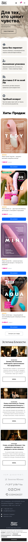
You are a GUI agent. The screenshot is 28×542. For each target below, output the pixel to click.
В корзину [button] (15, 167)
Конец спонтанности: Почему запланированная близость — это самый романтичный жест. (14, 405)
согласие (3, 532)
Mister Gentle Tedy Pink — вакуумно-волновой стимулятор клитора (12, 157)
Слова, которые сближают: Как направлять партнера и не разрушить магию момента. (14, 447)
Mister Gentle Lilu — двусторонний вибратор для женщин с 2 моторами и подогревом (14, 209)
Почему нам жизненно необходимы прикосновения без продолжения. (14, 363)
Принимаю (14, 539)
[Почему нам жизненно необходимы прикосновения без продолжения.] (14, 353)
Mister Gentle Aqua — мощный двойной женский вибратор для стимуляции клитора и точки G (13, 316)
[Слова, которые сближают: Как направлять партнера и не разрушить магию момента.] (14, 437)
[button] (8, 31)
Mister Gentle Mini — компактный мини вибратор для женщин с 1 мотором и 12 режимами (12, 262)
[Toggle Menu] (24, 3)
